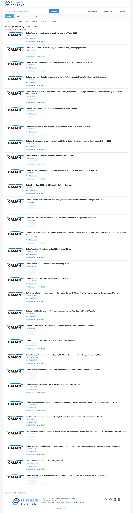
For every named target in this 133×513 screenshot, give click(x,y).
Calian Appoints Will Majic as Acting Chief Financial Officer (48, 249)
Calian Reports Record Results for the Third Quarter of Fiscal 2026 (51, 33)
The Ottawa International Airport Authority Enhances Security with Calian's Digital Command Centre (64, 417)
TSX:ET (47, 134)
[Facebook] (110, 501)
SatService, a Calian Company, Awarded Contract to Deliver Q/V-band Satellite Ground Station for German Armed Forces (72, 293)
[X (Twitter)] (106, 501)
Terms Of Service (79, 502)
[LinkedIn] (115, 501)
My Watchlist (108, 11)
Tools (35, 16)
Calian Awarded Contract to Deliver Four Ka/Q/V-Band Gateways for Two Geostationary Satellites (63, 355)
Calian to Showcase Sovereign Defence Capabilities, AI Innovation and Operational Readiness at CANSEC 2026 (68, 141)
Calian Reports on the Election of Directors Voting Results (48, 264)
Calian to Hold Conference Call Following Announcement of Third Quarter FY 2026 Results (60, 62)
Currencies (34, 21)
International (43, 21)
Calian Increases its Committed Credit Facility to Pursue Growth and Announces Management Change (65, 200)
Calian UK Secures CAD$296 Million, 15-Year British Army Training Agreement (56, 48)
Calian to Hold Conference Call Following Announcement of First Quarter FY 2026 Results (60, 311)
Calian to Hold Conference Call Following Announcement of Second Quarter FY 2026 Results (61, 170)
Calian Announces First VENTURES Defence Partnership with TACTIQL (53, 384)
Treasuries (53, 21)
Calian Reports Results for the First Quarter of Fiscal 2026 (48, 278)
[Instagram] (119, 501)
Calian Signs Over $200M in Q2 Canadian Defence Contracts (49, 185)
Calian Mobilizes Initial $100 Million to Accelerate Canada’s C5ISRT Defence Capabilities (60, 326)
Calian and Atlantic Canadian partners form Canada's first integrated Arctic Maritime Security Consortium (66, 77)
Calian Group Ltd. (32, 38)
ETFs (27, 16)
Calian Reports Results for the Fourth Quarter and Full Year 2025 (50, 340)
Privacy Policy (67, 502)
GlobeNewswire (31, 41)
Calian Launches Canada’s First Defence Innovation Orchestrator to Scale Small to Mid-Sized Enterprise (65, 475)
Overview (19, 21)
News (26, 21)
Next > (24, 29)
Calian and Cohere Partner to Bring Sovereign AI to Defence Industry (52, 108)
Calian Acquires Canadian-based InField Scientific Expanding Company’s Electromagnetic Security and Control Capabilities (73, 446)
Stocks (19, 16)
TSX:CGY (43, 41)
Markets (9, 16)
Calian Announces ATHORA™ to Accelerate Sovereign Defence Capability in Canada (58, 126)
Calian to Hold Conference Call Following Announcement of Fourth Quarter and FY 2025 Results (63, 369)
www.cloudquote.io (72, 498)
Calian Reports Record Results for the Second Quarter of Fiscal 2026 (52, 156)
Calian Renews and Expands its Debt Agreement (44, 461)
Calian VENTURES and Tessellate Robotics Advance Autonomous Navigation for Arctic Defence (62, 218)
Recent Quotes (92, 11)
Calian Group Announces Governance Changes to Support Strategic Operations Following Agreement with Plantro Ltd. (71, 402)
